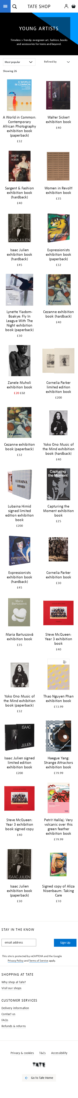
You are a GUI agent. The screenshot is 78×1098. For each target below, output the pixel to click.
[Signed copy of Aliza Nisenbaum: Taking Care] (58, 865)
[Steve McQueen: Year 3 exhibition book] (58, 613)
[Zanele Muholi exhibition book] (19, 361)
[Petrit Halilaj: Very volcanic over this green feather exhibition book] (58, 798)
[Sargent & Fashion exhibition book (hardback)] (19, 167)
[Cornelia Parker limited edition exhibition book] (58, 361)
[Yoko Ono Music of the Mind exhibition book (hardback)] (58, 423)
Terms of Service (38, 960)
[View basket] (73, 6)
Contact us (8, 1014)
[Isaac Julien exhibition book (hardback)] (19, 228)
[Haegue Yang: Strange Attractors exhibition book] (58, 737)
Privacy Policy (15, 960)
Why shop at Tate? (14, 982)
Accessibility (59, 1053)
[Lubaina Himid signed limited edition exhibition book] (19, 485)
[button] (14, 7)
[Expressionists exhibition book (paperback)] (58, 228)
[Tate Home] (39, 1064)
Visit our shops (11, 988)
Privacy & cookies (22, 1053)
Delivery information (15, 1008)
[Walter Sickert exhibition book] (58, 96)
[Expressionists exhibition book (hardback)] (19, 551)
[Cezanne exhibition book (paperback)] (19, 423)
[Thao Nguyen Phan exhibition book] (58, 675)
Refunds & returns (14, 1026)
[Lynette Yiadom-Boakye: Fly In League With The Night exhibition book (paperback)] (19, 290)
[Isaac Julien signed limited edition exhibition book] (19, 737)
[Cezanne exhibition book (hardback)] (58, 290)
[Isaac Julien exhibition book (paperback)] (19, 865)
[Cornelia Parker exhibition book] (58, 551)
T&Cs (42, 1053)
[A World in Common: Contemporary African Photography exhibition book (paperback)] (19, 96)
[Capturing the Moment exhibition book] (58, 485)
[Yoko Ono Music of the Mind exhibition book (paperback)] (19, 675)
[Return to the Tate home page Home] (39, 7)
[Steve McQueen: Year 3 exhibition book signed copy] (19, 798)
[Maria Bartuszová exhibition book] (19, 613)
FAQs (5, 1020)
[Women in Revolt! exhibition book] (58, 167)
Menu (6, 6)
